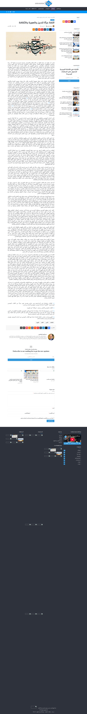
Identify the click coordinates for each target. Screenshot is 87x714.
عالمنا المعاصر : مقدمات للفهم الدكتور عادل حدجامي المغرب (66, 108)
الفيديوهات (78, 456)
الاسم (53, 408)
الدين (47, 322)
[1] (27, 98)
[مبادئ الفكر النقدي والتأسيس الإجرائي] (28, 479)
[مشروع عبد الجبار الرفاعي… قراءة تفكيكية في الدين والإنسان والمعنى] (47, 457)
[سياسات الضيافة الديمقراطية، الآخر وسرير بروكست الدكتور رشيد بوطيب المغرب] (76, 114)
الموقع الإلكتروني (27, 413)
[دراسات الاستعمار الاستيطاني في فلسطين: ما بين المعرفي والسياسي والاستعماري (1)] (28, 615)
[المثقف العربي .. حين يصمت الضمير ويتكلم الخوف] (59, 457)
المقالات (53, 9)
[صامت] (67, 443)
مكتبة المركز (41, 9)
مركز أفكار (59, 9)
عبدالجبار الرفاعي (49, 26)
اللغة (42, 322)
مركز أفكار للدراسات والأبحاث (67, 91)
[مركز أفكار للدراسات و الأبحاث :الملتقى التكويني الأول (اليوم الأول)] (76, 98)
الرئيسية (52, 17)
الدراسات (48, 9)
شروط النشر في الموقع (58, 440)
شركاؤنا (60, 437)
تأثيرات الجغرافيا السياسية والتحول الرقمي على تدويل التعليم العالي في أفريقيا (15, 380)
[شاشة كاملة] (65, 443)
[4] (31, 109)
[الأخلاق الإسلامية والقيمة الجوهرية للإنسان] (40, 436)
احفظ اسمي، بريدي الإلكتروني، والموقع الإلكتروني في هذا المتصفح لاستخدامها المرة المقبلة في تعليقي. (36, 418)
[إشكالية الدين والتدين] (47, 374)
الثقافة (51, 322)
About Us (33, 9)
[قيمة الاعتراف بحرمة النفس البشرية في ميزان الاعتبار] (28, 568)
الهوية (37, 322)
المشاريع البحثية (77, 458)
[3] (12, 105)
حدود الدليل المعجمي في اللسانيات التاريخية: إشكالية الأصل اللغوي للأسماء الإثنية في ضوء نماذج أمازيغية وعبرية (65, 50)
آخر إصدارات (78, 460)
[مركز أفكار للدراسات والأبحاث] (76, 93)
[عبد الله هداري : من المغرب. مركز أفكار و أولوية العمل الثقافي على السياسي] (76, 103)
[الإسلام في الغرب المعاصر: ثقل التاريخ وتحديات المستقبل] (40, 525)
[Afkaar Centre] (43, 3)
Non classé (78, 454)
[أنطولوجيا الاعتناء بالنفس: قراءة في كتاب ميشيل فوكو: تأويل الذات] (34, 479)
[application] (72, 440)
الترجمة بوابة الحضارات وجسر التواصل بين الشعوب (66, 56)
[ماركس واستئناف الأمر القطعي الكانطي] (34, 657)
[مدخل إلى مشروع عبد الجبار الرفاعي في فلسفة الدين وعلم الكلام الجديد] (47, 453)
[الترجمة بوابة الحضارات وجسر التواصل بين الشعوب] (76, 57)
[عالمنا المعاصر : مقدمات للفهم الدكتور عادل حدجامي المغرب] (76, 109)
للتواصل (60, 438)
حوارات (79, 462)
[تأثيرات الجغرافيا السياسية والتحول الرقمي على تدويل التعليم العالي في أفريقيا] (15, 374)
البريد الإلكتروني (51, 413)
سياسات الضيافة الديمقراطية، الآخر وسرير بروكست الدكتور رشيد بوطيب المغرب (65, 114)
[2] (49, 102)
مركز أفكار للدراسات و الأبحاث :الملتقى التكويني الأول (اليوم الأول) (65, 97)
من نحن (60, 435)
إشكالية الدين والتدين (50, 379)
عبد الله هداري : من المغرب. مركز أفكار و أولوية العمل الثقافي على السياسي (66, 103)
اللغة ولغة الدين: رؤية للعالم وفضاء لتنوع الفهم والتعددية (32, 380)
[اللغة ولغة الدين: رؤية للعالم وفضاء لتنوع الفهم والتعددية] (31, 374)
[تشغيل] (79, 443)
